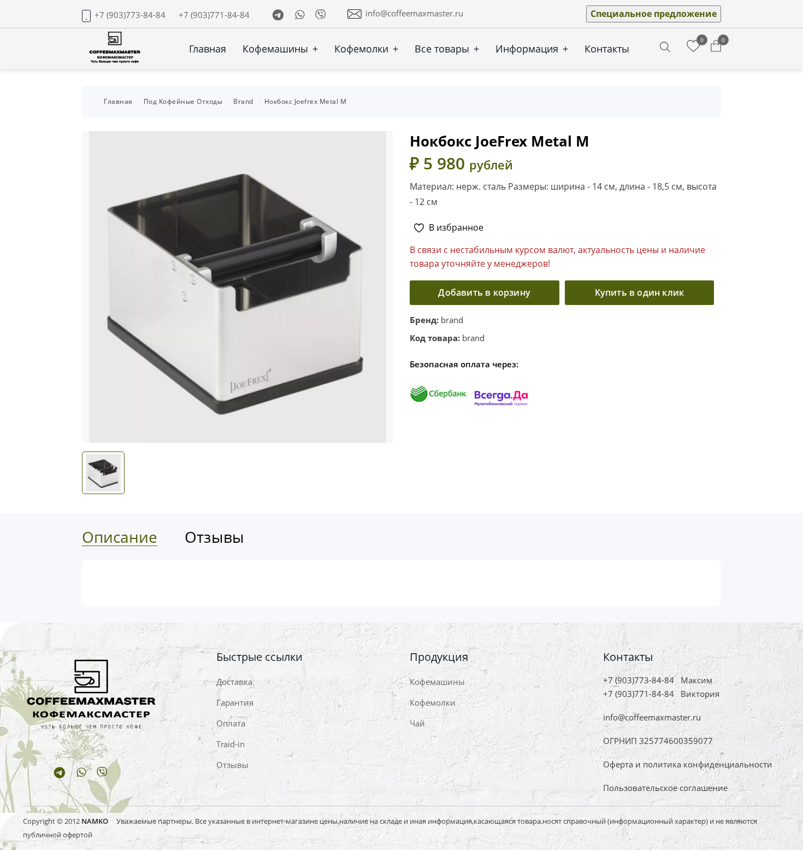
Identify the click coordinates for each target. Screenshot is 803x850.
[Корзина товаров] (716, 46)
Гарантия (234, 702)
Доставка (234, 681)
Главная (207, 48)
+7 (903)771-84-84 (214, 15)
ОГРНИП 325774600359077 (658, 740)
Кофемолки (366, 48)
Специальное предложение (654, 14)
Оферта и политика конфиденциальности (687, 764)
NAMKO (94, 821)
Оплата (230, 723)
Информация (531, 48)
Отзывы (232, 764)
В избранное (456, 227)
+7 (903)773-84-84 (130, 15)
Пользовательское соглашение (665, 787)
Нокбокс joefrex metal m (305, 101)
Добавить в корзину (484, 292)
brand (243, 101)
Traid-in (230, 743)
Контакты (606, 48)
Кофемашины (280, 48)
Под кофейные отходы (183, 101)
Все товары (447, 48)
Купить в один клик (639, 292)
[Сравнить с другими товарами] (693, 46)
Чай (417, 723)
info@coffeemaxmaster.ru (414, 13)
